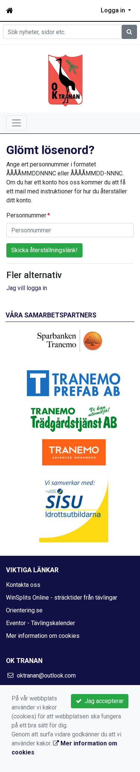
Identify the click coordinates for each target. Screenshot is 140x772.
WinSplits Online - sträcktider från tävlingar (61, 597)
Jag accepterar (103, 701)
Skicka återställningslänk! (44, 250)
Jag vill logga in (26, 288)
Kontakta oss (23, 584)
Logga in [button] (114, 10)
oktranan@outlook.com (46, 675)
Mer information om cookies (43, 635)
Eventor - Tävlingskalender (40, 623)
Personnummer (26, 215)
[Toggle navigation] (16, 122)
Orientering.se (24, 610)
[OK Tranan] (65, 80)
